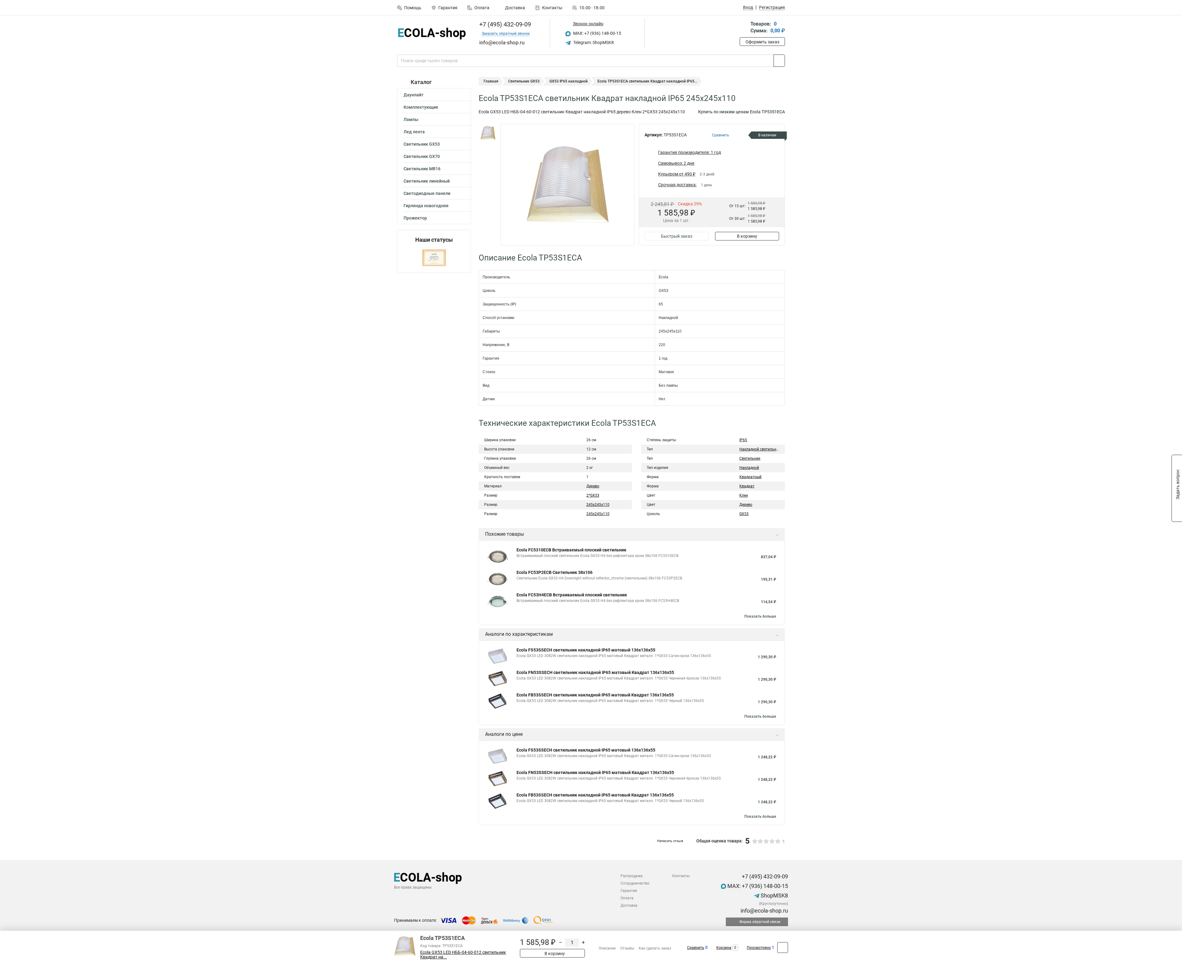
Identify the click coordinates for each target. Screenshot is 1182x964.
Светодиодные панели (427, 193)
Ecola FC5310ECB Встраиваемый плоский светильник (571, 549)
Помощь (412, 7)
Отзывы (627, 948)
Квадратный (750, 477)
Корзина (723, 948)
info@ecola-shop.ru (763, 910)
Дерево (592, 486)
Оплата (481, 7)
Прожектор (415, 218)
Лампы (411, 119)
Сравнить (695, 948)
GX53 (744, 514)
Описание (607, 948)
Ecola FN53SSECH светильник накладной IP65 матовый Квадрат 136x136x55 (595, 672)
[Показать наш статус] (434, 258)
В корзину (747, 236)
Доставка (514, 7)
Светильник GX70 (422, 156)
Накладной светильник (759, 449)
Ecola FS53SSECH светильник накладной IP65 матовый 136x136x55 (586, 649)
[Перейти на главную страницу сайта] (431, 33)
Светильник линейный (427, 181)
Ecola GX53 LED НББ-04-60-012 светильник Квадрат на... (463, 954)
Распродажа (632, 876)
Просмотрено (759, 948)
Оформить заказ (762, 41)
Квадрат (746, 486)
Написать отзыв (670, 841)
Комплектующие (421, 107)
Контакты (552, 7)
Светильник (749, 458)
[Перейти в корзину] (744, 28)
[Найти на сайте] (779, 60)
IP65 (743, 440)
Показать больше (760, 616)
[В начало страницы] (782, 947)
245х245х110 (597, 504)
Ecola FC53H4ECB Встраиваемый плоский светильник (572, 594)
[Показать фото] (488, 133)
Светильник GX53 (422, 144)
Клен (743, 495)
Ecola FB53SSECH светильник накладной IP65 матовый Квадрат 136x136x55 (595, 694)
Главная (491, 81)
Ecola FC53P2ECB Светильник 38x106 (555, 572)
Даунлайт (414, 94)
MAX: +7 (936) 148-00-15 (596, 33)
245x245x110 (597, 514)
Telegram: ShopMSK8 (593, 42)
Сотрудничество (635, 883)
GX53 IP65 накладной (568, 81)
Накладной (749, 468)
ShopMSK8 (773, 895)
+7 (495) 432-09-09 (504, 24)
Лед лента (414, 131)
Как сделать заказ (655, 948)
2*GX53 (592, 495)
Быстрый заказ (676, 236)
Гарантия (447, 7)
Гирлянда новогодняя (426, 205)
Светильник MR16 (422, 168)
